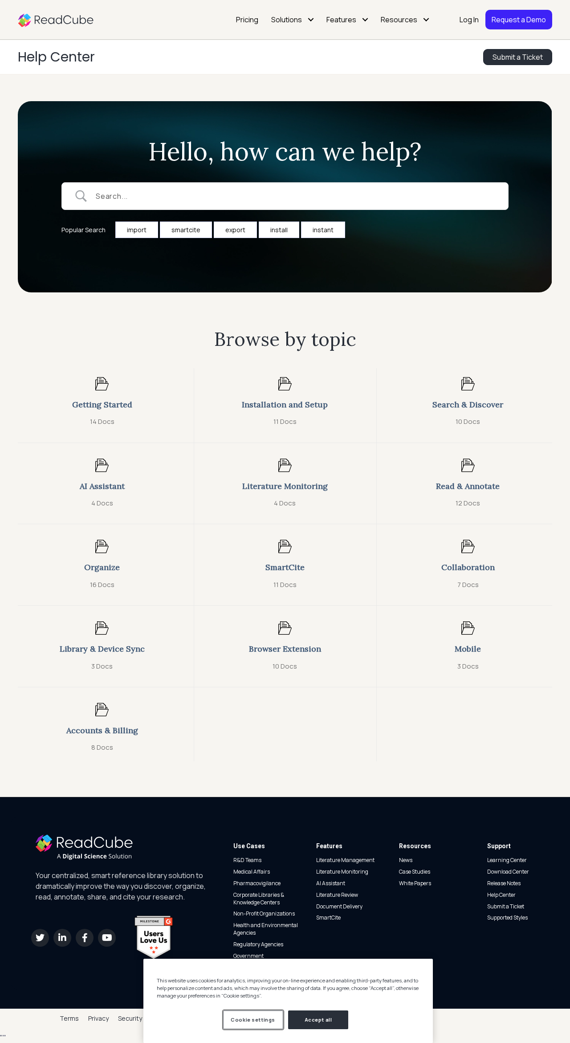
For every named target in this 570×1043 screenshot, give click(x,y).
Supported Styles (507, 917)
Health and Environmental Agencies (265, 928)
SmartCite (328, 917)
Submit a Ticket (505, 906)
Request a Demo (519, 20)
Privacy (98, 1018)
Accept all (318, 1019)
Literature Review (337, 895)
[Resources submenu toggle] (426, 19)
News (405, 860)
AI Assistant (330, 883)
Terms (69, 1018)
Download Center (508, 871)
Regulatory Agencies (258, 944)
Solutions (286, 20)
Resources (399, 20)
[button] (40, 938)
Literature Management (345, 860)
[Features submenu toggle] (365, 19)
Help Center (56, 56)
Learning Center (507, 860)
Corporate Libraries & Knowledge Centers (258, 898)
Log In (469, 20)
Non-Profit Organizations (264, 913)
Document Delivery (339, 906)
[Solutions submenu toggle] (311, 19)
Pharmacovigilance (257, 883)
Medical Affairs (251, 871)
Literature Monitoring (342, 871)
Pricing (247, 20)
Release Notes (504, 883)
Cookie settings (253, 1019)
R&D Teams (247, 860)
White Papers (415, 883)
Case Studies (414, 871)
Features (341, 20)
